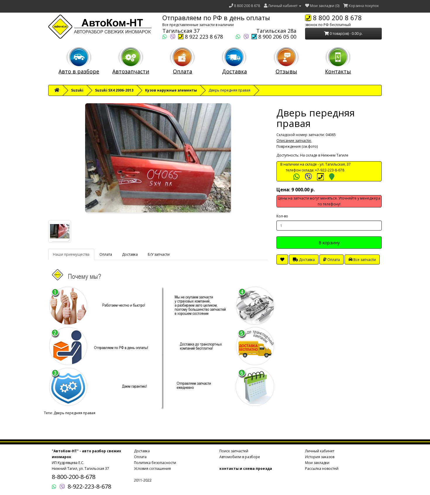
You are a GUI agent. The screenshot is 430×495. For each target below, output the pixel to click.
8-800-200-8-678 (73, 477)
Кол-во (282, 216)
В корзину (329, 242)
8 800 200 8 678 (247, 5)
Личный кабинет (319, 450)
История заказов (319, 456)
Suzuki (77, 90)
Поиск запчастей (233, 450)
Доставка (234, 71)
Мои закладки (317, 462)
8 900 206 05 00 (276, 36)
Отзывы (286, 71)
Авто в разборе (79, 71)
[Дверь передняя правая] (158, 158)
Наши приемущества (71, 254)
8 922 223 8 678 (203, 36)
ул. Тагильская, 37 (335, 164)
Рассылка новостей (321, 468)
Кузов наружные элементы (171, 90)
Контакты (338, 71)
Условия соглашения (152, 468)
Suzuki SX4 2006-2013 (114, 90)
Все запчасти (364, 259)
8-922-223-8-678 (89, 486)
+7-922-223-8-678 (329, 170)
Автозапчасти (130, 71)
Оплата (182, 71)
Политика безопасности (155, 462)
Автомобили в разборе (239, 456)
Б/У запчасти (159, 254)
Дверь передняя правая (74, 412)
